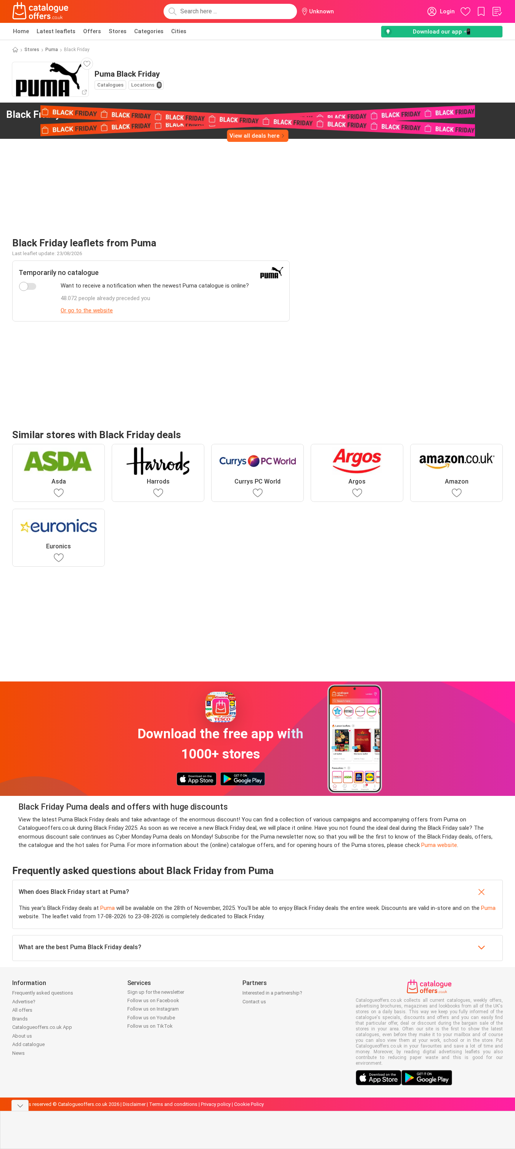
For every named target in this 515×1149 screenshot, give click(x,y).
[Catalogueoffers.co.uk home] (40, 11)
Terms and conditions (173, 1104)
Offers (92, 31)
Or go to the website (87, 310)
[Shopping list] (497, 11)
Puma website (439, 845)
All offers (22, 1010)
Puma (51, 49)
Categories (149, 31)
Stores (118, 31)
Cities (178, 31)
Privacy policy (216, 1104)
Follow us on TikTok (150, 1026)
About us (22, 1036)
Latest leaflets (56, 31)
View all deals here (254, 135)
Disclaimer (134, 1104)
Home (21, 31)
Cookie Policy (249, 1104)
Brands (20, 1019)
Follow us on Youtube (151, 1017)
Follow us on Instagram (153, 1009)
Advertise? (23, 1001)
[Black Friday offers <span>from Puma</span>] (129, 114)
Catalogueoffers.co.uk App (42, 1027)
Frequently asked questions (42, 993)
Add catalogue (28, 1044)
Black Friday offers (64, 114)
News (18, 1053)
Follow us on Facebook (153, 1000)
